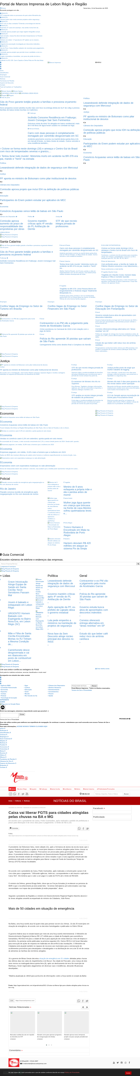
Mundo (27, 693)
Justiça (3, 693)
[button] (0, 171)
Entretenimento (53, 689)
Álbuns (2, 757)
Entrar (3, 8)
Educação (28, 689)
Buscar (126, 794)
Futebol (3, 745)
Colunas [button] (3, 734)
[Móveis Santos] (11, 91)
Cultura (27, 687)
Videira (78, 789)
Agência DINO (6, 685)
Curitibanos (67, 789)
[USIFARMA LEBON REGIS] (19, 93)
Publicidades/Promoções (107, 789)
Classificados (4, 72)
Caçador (33, 789)
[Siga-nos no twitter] (0, 68)
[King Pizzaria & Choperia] (9, 234)
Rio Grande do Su (30, 696)
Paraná (50, 693)
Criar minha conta (103, 668)
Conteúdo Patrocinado (9, 687)
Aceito (128, 1073)
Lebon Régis (23, 789)
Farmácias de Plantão (7, 81)
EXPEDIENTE (4, 700)
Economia (4, 689)
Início (1, 70)
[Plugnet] (7, 95)
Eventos (3, 753)
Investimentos (53, 691)
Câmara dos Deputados (56, 685)
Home (13, 789)
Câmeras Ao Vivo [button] (6, 761)
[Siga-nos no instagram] (0, 66)
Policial (3, 696)
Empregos (3, 74)
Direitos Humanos (54, 687)
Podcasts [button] (3, 730)
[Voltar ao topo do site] (2, 707)
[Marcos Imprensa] (54, 62)
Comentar (14, 828)
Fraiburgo (44, 789)
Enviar (22, 714)
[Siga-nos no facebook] (0, 62)
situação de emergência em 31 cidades (54, 959)
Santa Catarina (89, 789)
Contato (2, 85)
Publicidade (99, 817)
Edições (3, 741)
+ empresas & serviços (8, 566)
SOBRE (2, 702)
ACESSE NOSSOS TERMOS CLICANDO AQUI (32, 726)
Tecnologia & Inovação (9, 698)
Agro (26, 685)
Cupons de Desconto (7, 83)
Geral (26, 691)
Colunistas (4, 749)
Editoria (18, 801)
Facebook (99, 808)
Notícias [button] (3, 743)
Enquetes (3, 765)
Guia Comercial (5, 77)
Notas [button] (2, 751)
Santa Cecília (55, 789)
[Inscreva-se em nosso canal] (0, 64)
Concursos (4, 747)
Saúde (50, 696)
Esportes (4, 691)
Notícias (2, 79)
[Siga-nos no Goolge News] (10, 704)
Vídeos (2, 755)
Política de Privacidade (72, 1072)
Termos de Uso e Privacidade (82, 690)
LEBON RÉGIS (5, 232)
